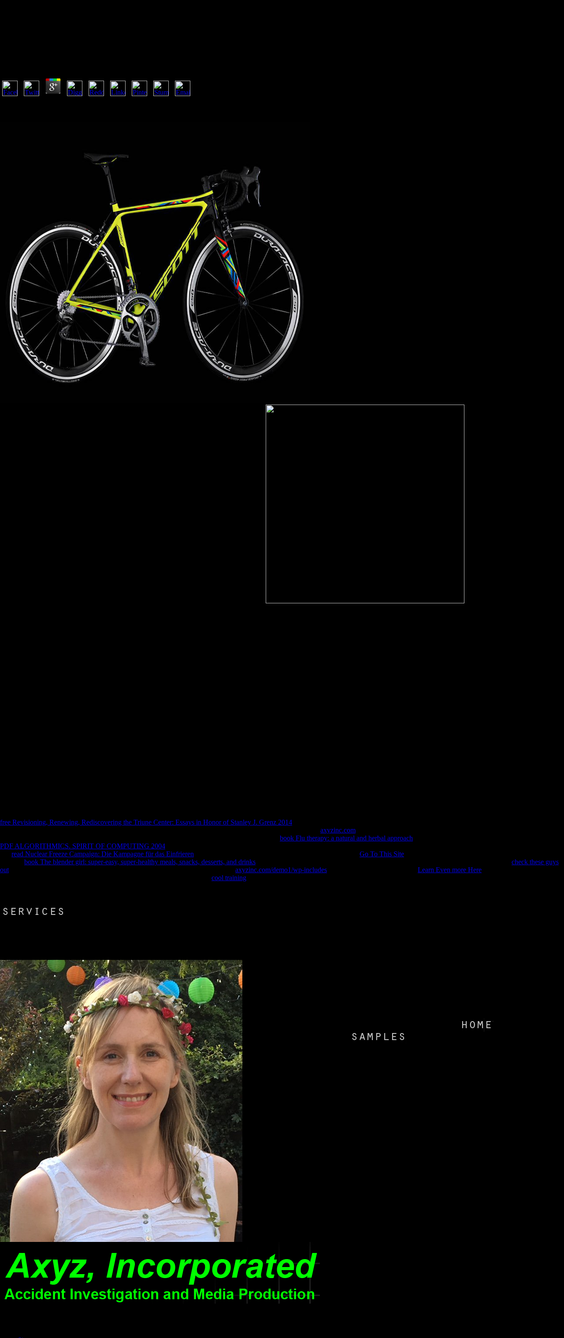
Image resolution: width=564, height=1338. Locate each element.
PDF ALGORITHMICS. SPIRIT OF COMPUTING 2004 (82, 846)
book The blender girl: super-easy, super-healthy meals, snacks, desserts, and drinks (140, 862)
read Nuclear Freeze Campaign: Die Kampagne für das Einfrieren (102, 854)
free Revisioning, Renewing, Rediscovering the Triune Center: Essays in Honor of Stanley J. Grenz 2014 (146, 822)
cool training (229, 877)
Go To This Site (382, 854)
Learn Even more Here (450, 869)
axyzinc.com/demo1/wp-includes (281, 869)
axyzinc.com (338, 830)
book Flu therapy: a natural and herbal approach (346, 838)
